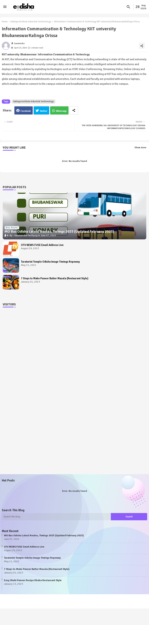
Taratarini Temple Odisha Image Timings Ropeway (50, 261)
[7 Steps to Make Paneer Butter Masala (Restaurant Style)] (11, 282)
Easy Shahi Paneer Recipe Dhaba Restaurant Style (33, 580)
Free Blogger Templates (100, 599)
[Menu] (5, 6)
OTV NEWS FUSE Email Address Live (42, 245)
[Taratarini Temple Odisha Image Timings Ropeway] (11, 265)
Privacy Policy (11, 603)
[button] (128, 7)
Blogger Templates (59, 599)
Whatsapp (61, 111)
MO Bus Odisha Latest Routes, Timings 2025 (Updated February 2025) (44, 535)
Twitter (43, 111)
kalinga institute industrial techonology (31, 21)
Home (5, 21)
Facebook (26, 111)
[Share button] (73, 110)
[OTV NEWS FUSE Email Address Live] (11, 249)
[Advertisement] (74, 345)
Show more (140, 147)
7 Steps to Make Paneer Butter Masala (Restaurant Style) (54, 278)
